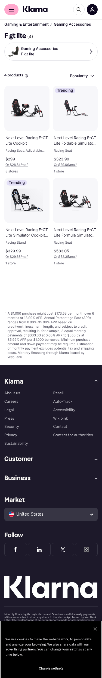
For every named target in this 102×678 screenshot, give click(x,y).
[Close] (95, 629)
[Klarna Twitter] (63, 549)
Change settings (51, 668)
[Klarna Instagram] (86, 549)
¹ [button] (16, 165)
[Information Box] (26, 76)
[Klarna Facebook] (15, 549)
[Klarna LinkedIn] (39, 549)
